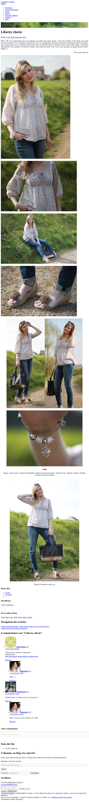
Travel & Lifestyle (11, 15)
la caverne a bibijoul (8, 23)
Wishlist (8, 17)
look (11, 617)
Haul (7, 19)
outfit (24, 617)
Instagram (8, 8)
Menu (3, 4)
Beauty (7, 13)
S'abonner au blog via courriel (18, 753)
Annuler (4, 791)
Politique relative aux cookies (62, 797)
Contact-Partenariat (11, 10)
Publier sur (23, 789)
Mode (7, 12)
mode (15, 617)
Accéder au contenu (8, 2)
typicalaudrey (21, 692)
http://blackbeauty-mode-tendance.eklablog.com (21, 656)
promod (29, 617)
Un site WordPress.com (9, 784)
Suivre (4, 769)
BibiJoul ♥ (25, 671)
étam (7, 617)
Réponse (8, 660)
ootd (19, 617)
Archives (4, 782)
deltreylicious (21, 647)
